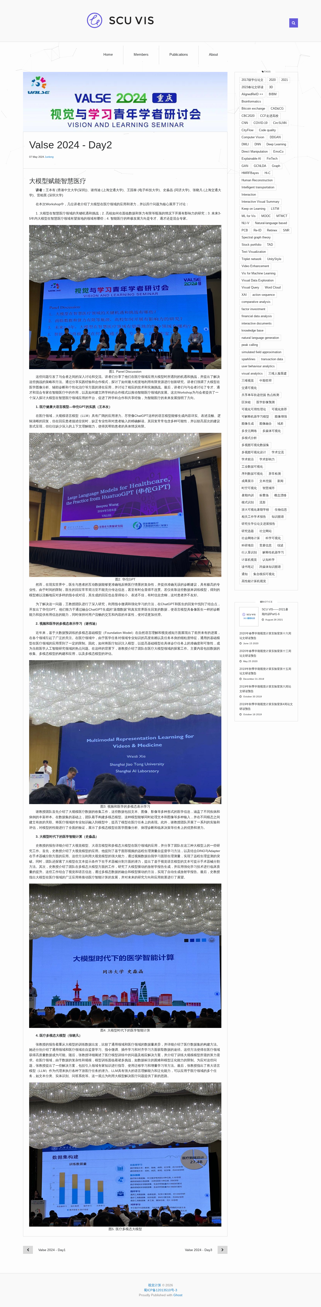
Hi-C (267, 173)
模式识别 (248, 502)
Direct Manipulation (255, 151)
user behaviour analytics (258, 366)
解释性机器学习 (273, 552)
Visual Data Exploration (258, 280)
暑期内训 (248, 495)
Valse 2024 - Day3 (198, 1250)
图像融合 (265, 423)
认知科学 (268, 559)
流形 (262, 502)
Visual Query (250, 287)
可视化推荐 (279, 409)
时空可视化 (249, 488)
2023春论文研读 (252, 87)
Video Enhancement (255, 266)
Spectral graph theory (256, 237)
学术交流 (278, 452)
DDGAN (275, 137)
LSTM (275, 208)
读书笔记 (248, 567)
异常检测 (275, 473)
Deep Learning (276, 144)
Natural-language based (271, 223)
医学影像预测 (265, 402)
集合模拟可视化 (264, 574)
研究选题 (248, 531)
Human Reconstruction (257, 180)
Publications (178, 54)
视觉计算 (154, 1285)
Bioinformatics (251, 101)
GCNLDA (260, 166)
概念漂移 (280, 495)
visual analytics (252, 373)
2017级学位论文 (252, 80)
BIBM (273, 94)
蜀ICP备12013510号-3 (160, 1290)
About (213, 54)
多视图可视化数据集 (255, 445)
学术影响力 (267, 459)
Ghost (177, 1295)
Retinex (272, 230)
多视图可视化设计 (254, 452)
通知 (245, 574)
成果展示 (248, 481)
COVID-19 (260, 123)
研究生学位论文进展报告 (258, 523)
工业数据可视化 (252, 466)
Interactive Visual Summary (260, 201)
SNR (286, 230)
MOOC (266, 216)
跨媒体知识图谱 (270, 567)
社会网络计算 (251, 538)
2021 (284, 80)
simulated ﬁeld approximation (261, 352)
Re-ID (257, 230)
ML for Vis (249, 216)
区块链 (246, 402)
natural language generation (260, 338)
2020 (272, 80)
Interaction (249, 194)
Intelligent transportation (258, 187)
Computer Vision (253, 137)
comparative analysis (256, 302)
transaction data (272, 359)
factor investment (253, 309)
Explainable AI (251, 158)
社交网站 (265, 531)
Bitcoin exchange (253, 108)
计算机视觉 (249, 559)
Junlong (49, 156)
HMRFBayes (250, 173)
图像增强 (281, 416)
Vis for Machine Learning (258, 273)
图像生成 (248, 423)
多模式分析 (249, 438)
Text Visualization (254, 251)
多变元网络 (249, 431)
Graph (276, 166)
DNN (257, 144)
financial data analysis (257, 316)
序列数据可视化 (252, 473)
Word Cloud (273, 287)
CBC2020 (248, 116)
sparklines (248, 359)
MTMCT (281, 216)
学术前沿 (248, 459)
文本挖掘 (265, 481)
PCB (245, 230)
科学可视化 (273, 538)
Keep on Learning (253, 208)
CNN (245, 123)
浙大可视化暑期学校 (255, 509)
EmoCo (278, 151)
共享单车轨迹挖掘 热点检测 (260, 395)
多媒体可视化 (271, 431)
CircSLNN (279, 123)
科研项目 (248, 545)
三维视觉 (248, 380)
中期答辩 (265, 380)
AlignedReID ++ (252, 94)
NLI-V (245, 223)
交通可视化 (249, 388)
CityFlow (247, 130)
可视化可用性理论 (254, 409)
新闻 (280, 481)
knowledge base (252, 330)
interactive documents (257, 323)
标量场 (264, 495)
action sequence (263, 294)
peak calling (250, 345)
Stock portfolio (251, 244)
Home (108, 54)
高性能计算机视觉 (254, 581)
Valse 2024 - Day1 (52, 1250)
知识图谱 (278, 516)
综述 (280, 545)
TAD (270, 244)
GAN (245, 166)
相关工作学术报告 (254, 516)
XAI (244, 294)
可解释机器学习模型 (255, 416)
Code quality (267, 130)
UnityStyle (274, 259)
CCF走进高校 (269, 116)
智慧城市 (268, 488)
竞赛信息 (265, 545)
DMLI (245, 144)
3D (271, 87)
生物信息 (281, 509)
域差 (280, 423)
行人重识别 (249, 552)
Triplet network (252, 259)
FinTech (272, 158)
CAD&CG (277, 108)
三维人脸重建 (277, 373)
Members (141, 54)
